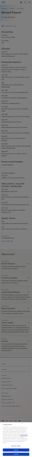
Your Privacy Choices (16, 445)
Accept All (16, 454)
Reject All (16, 450)
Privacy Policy (24, 435)
